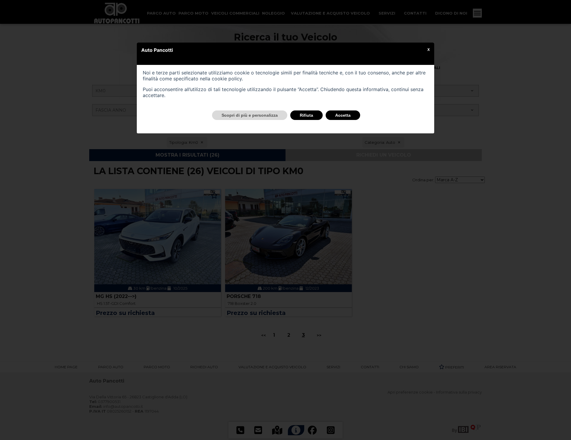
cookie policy (227, 79)
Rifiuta (306, 115)
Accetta (343, 115)
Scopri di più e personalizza (250, 115)
